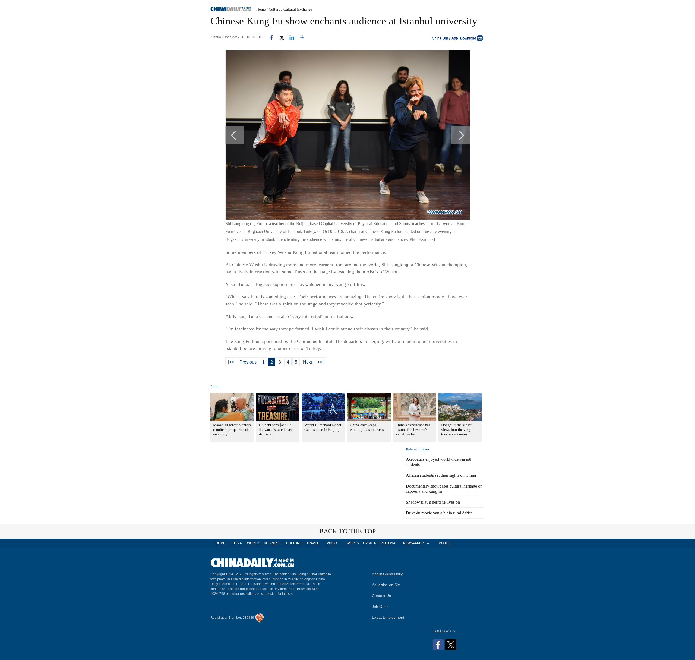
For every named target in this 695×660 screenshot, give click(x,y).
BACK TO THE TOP (347, 531)
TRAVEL (313, 543)
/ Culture (273, 9)
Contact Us (381, 595)
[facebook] (269, 37)
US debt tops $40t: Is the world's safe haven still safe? (276, 429)
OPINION (370, 543)
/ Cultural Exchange (296, 9)
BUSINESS (272, 543)
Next (307, 362)
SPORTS (352, 543)
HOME (220, 543)
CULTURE (294, 543)
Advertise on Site (386, 585)
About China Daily (387, 574)
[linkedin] (290, 37)
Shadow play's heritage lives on (433, 502)
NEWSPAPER (413, 543)
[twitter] (279, 37)
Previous (248, 362)
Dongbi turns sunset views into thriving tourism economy (456, 429)
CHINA (237, 543)
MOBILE (444, 543)
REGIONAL (388, 543)
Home (261, 9)
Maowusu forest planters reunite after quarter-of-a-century (232, 429)
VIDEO (332, 543)
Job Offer (380, 606)
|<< (231, 362)
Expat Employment (388, 617)
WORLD (253, 543)
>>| (321, 362)
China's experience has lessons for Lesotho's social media (413, 429)
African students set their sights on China (441, 475)
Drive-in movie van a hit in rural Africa (439, 513)
